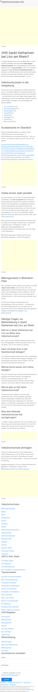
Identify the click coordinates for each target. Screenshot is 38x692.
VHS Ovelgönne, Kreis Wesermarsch (13, 570)
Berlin (3, 515)
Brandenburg (5, 518)
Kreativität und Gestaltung (10, 592)
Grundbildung (5, 604)
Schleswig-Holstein (7, 551)
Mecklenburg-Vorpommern (10, 530)
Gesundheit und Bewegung (10, 586)
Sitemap (13, 684)
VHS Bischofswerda (7, 567)
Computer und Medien (8, 583)
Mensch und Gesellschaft (9, 601)
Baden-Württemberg (8, 509)
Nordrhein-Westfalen (8, 536)
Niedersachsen (6, 533)
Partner (3, 626)
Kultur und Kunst (6, 595)
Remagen (7, 117)
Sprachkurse (5, 617)
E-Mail (3, 657)
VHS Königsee (6, 564)
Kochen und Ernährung (8, 589)
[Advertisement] (19, 26)
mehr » (28, 691)
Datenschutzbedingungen (9, 675)
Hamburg (4, 524)
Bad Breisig (7, 111)
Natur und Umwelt (7, 598)
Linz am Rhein (8, 106)
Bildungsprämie (6, 623)
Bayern (3, 512)
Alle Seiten (4, 651)
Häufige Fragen (6, 642)
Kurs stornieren (6, 632)
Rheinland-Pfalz (6, 539)
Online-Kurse (9, 216)
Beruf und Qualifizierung (9, 580)
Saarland (4, 542)
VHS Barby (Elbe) (7, 561)
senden (6, 679)
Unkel (6, 119)
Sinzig (6, 115)
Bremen (3, 521)
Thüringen (4, 554)
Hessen (3, 527)
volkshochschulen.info (14, 682)
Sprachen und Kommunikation (11, 577)
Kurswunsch (4, 665)
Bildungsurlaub (6, 620)
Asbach (6, 113)
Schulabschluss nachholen (10, 607)
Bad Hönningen (9, 109)
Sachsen (4, 545)
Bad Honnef (8, 121)
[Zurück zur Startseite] (17, 3)
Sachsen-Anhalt (6, 548)
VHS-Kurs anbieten (7, 629)
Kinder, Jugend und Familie (10, 610)
